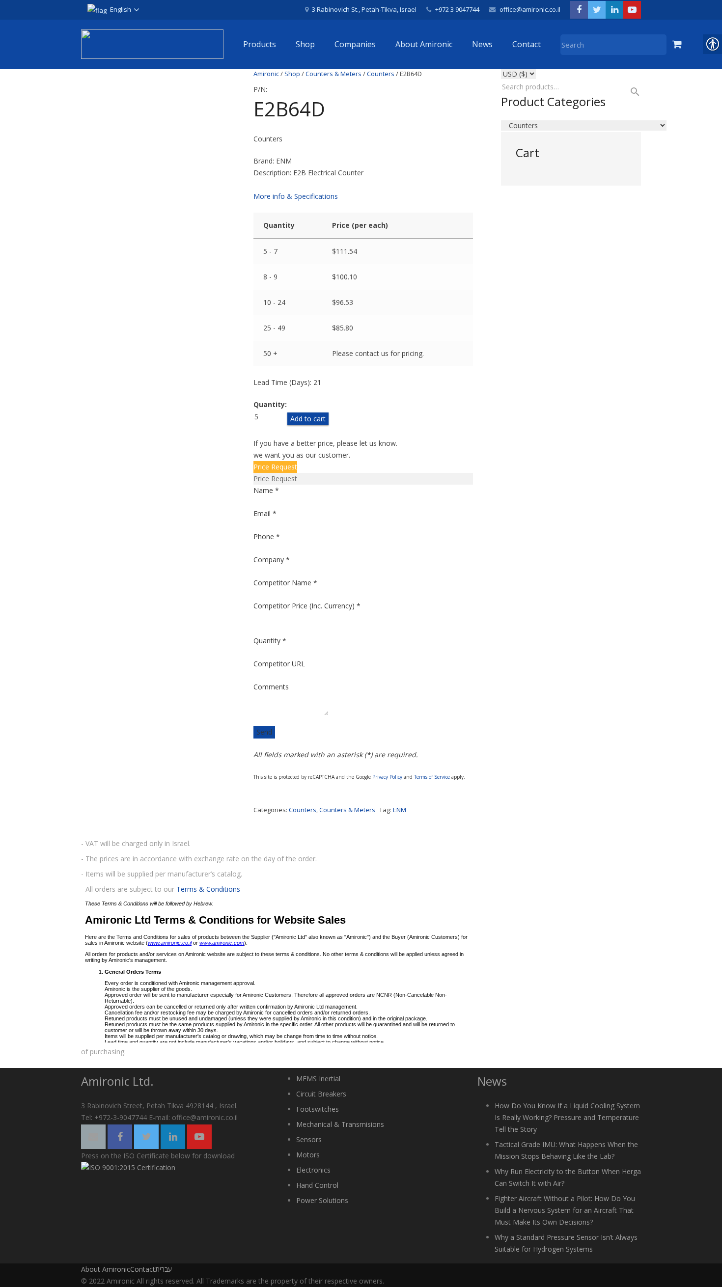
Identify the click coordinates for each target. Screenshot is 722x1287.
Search (630, 92)
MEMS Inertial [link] (318, 1078)
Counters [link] (380, 73)
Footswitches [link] (317, 1109)
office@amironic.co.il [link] (530, 9)
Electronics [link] (313, 1170)
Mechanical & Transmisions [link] (340, 1124)
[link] (113, 10)
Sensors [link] (309, 1139)
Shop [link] (292, 73)
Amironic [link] (266, 73)
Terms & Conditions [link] (208, 889)
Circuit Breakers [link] (321, 1093)
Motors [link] (308, 1154)
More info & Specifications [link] (295, 196)
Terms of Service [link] (432, 776)
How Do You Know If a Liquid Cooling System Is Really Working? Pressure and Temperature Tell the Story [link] (567, 1117)
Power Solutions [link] (322, 1200)
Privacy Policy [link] (387, 776)
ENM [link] (399, 809)
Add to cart (308, 418)
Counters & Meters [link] (333, 73)
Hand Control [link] (317, 1185)
